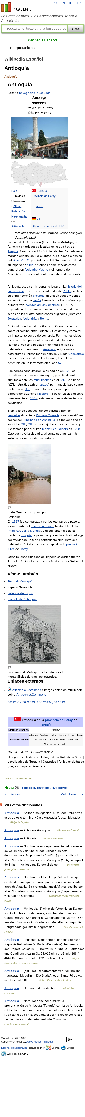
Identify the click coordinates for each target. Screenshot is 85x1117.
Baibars (62, 429)
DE (71, 3)
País (14, 191)
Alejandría (30, 318)
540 (66, 370)
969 (27, 389)
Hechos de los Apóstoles (43, 304)
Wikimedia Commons (26, 690)
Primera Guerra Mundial (24, 530)
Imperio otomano (42, 526)
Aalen (39, 219)
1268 (76, 429)
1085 (33, 398)
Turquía (42, 191)
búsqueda (44, 93)
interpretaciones (22, 48)
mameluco (49, 429)
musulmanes (42, 380)
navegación (27, 93)
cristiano (38, 295)
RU (55, 3)
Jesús (37, 300)
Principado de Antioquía (38, 419)
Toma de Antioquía (20, 581)
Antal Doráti (69, 794)
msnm (39, 206)
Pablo (67, 291)
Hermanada (19, 216)
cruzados (14, 415)
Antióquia (11, 939)
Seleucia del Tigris (20, 593)
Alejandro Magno (36, 269)
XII (23, 424)
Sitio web (17, 226)
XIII (30, 424)
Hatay (24, 549)
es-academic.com (16, 7)
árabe (44, 384)
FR (79, 3)
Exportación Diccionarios (14, 1047)
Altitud (17, 206)
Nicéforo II (44, 393)
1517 (15, 521)
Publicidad (48, 1041)
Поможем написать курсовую (45, 787)
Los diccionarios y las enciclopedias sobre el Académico (39, 18)
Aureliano (49, 349)
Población (18, 211)
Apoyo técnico (33, 1041)
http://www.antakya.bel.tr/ (48, 226)
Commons (39, 694)
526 (60, 363)
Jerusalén (14, 318)
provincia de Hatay (59, 720)
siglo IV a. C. (21, 260)
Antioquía (23, 694)
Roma (44, 318)
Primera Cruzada (48, 415)
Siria (30, 265)
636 (62, 380)
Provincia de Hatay (44, 196)
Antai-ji (15, 794)
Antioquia (11, 813)
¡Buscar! (75, 28)
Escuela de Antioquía (22, 599)
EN (63, 3)
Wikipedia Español (42, 40)
